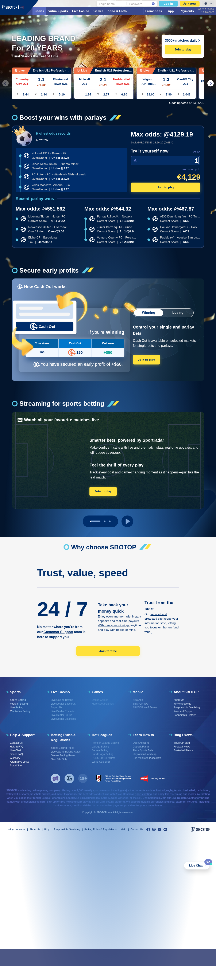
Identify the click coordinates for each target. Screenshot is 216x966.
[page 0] (95, 521)
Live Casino (80, 11)
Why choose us (16, 829)
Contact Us (137, 829)
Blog (47, 829)
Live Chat (196, 865)
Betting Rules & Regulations (100, 829)
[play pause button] (127, 521)
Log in (168, 3)
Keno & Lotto (117, 11)
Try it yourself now (150, 151)
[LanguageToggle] (208, 4)
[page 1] (104, 521)
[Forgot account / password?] (153, 3)
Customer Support (58, 632)
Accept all (183, 957)
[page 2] (110, 521)
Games (98, 11)
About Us (35, 829)
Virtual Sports (58, 11)
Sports (39, 11)
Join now (189, 3)
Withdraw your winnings (114, 625)
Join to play (183, 49)
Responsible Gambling (67, 829)
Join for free (108, 651)
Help (123, 829)
